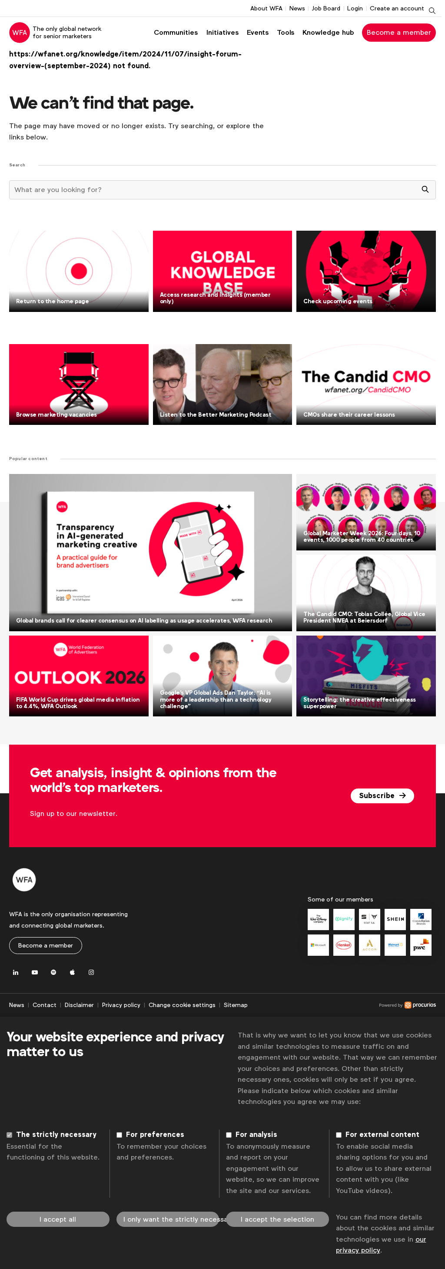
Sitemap (236, 1005)
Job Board (326, 8)
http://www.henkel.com (344, 945)
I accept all (58, 1219)
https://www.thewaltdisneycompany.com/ (318, 919)
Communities (176, 32)
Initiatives (222, 32)
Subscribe (378, 796)
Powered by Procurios (342, 1005)
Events (258, 32)
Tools (285, 32)
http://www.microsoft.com (318, 945)
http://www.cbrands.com (421, 919)
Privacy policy (121, 1005)
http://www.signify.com (344, 919)
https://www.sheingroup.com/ (395, 919)
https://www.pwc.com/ (421, 945)
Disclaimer (79, 1005)
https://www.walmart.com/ (395, 945)
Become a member (399, 32)
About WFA (266, 8)
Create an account (397, 8)
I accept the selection (277, 1219)
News (297, 8)
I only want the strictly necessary (171, 1219)
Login (355, 8)
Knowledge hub (328, 32)
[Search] (425, 189)
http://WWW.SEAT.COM (369, 919)
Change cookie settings (182, 1005)
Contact (44, 1005)
